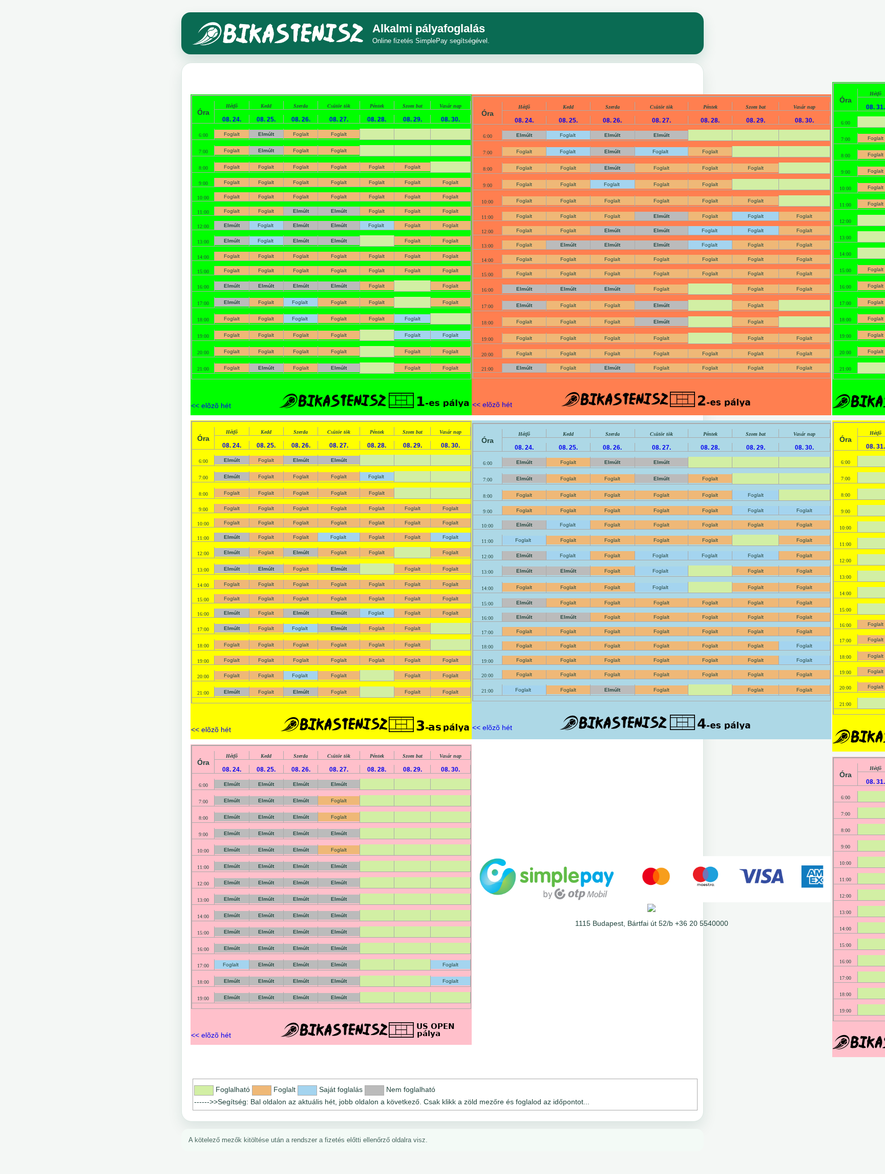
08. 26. (300, 119)
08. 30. (450, 119)
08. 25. (266, 119)
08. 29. (412, 119)
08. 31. (875, 107)
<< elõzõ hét (211, 405)
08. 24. (231, 119)
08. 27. (338, 119)
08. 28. (376, 119)
